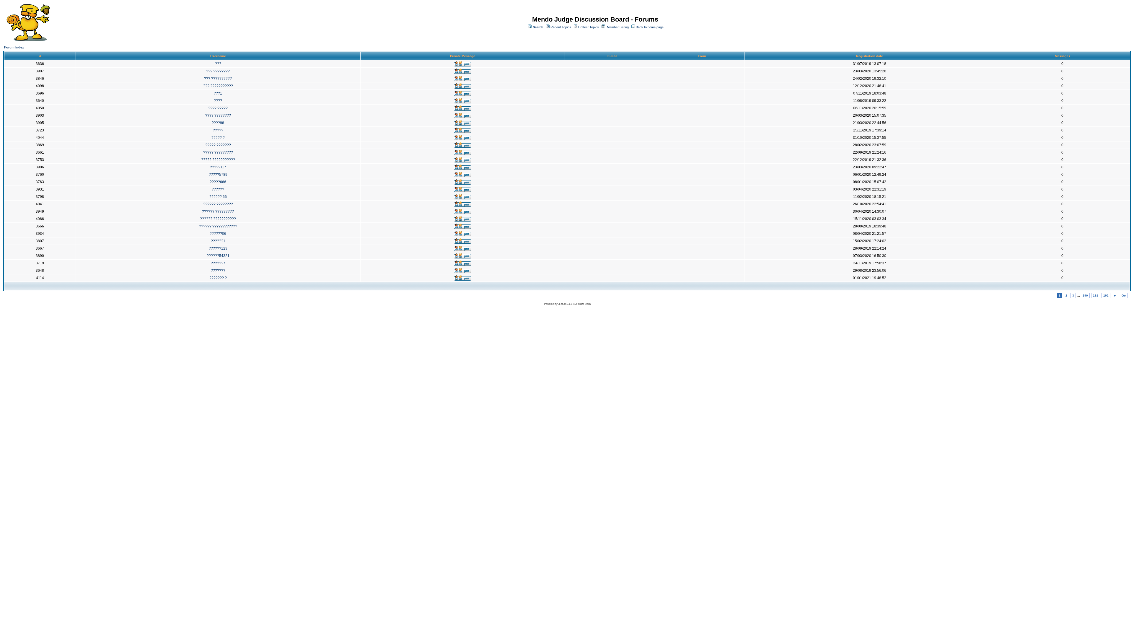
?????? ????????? (218, 211)
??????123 (218, 248)
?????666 (218, 182)
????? (218, 130)
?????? (218, 189)
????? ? (218, 138)
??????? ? (218, 278)
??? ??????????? (218, 86)
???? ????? (218, 108)
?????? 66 (218, 197)
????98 (218, 123)
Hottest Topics (588, 27)
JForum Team (582, 303)
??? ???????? (218, 71)
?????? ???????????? (218, 226)
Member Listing (618, 27)
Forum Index (14, 47)
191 (1095, 295)
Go (1124, 295)
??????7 (218, 263)
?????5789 (218, 174)
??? (218, 64)
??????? (218, 270)
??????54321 (218, 256)
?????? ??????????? (218, 219)
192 (1106, 295)
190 (1085, 295)
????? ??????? (218, 145)
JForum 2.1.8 (565, 303)
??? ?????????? (218, 79)
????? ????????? (218, 152)
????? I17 (218, 167)
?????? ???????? (218, 204)
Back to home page (650, 27)
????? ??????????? (218, 160)
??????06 (218, 234)
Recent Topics (560, 27)
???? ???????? (218, 115)
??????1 (218, 241)
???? (218, 101)
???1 (218, 93)
